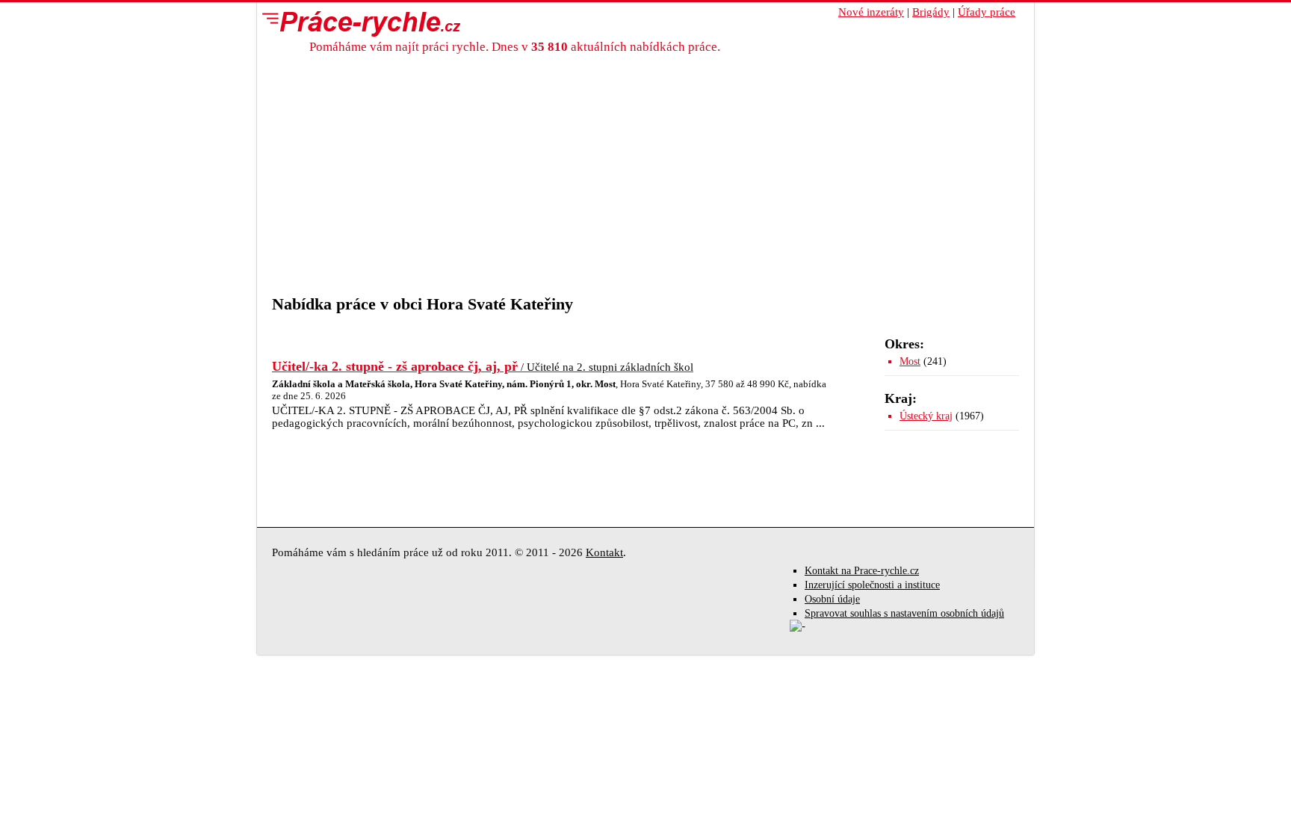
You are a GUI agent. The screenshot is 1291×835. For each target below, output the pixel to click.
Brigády (931, 12)
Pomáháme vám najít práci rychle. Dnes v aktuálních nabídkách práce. (514, 47)
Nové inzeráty (871, 12)
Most (910, 361)
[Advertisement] (645, 182)
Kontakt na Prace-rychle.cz (862, 570)
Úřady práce (986, 12)
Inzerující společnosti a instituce (872, 585)
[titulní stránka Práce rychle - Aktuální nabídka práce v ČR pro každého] (358, 23)
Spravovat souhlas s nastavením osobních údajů (904, 613)
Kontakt (604, 552)
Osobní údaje (832, 599)
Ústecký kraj (926, 416)
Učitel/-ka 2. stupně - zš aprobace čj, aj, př (482, 366)
